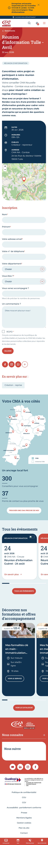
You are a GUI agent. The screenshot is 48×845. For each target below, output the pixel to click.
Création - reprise (13, 385)
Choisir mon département (25, 17)
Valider (7, 351)
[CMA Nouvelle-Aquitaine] (6, 23)
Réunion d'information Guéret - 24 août (18, 562)
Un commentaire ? (11, 304)
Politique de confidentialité (24, 792)
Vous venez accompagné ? (15, 288)
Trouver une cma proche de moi (24, 510)
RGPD (9, 332)
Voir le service (16, 679)
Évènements (10, 31)
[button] (24, 179)
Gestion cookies (24, 823)
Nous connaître (12, 735)
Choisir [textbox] (8, 269)
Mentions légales (24, 818)
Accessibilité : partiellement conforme (24, 808)
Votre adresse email (12, 239)
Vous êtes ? (7, 276)
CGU (24, 797)
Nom (4, 214)
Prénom (6, 227)
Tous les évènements (24, 591)
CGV (24, 802)
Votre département (11, 263)
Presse (24, 813)
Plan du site (24, 828)
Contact (24, 833)
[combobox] (24, 269)
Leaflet (44, 199)
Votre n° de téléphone (13, 251)
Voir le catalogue (24, 708)
